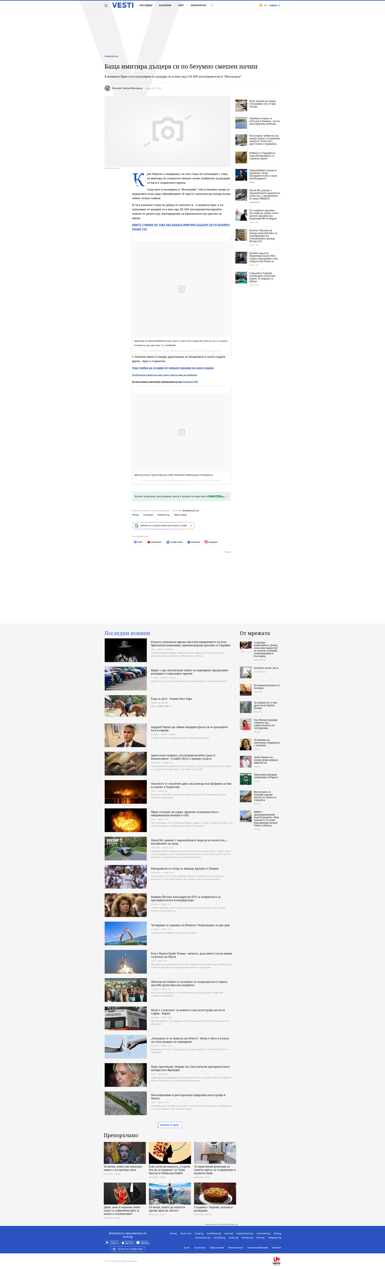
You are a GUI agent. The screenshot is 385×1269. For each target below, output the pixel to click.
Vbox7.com (185, 1233)
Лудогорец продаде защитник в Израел (266, 776)
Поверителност (235, 1247)
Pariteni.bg (247, 1237)
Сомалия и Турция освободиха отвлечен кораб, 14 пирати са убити (262, 277)
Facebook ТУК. (190, 381)
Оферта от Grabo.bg (159, 703)
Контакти (276, 1247)
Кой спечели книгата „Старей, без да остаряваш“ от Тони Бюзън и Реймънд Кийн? (169, 1170)
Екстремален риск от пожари (267, 687)
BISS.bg (277, 1233)
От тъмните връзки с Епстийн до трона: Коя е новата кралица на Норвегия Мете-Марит (264, 214)
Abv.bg (173, 1233)
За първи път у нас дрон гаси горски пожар (265, 705)
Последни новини (127, 633)
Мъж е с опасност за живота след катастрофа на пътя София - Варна (188, 1011)
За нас (187, 1247)
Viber (140, 542)
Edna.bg (260, 1237)
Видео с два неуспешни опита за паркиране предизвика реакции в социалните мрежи (189, 671)
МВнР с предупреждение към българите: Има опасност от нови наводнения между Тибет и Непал (266, 818)
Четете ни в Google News (130, 1249)
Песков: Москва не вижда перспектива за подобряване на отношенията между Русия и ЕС (263, 236)
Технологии (155, 847)
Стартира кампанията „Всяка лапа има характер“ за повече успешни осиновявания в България (266, 649)
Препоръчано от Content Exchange (219, 1224)
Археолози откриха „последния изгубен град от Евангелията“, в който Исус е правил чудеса (183, 756)
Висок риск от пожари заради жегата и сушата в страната (265, 796)
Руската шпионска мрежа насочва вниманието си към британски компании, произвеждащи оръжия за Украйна (191, 643)
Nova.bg (229, 1233)
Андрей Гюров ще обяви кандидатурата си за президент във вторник (189, 728)
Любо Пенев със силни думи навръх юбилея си (266, 760)
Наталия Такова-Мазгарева (127, 88)
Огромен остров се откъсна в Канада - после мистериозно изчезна (264, 121)
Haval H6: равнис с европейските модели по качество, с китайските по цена (189, 841)
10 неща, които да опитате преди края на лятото (167, 1208)
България (165, 5)
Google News (176, 542)
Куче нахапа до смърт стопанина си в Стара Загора (262, 103)
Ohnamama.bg (202, 1237)
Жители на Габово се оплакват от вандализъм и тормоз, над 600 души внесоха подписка (189, 983)
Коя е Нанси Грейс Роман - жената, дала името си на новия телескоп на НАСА (191, 955)
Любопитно (198, 5)
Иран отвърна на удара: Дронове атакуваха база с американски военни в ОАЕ (185, 813)
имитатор (164, 514)
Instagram (213, 542)
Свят (181, 5)
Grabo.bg (233, 1237)
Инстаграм (181, 514)
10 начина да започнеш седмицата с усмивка (267, 742)
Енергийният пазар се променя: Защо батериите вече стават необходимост (263, 174)
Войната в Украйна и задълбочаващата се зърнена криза (262, 155)
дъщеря (149, 514)
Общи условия (217, 1247)
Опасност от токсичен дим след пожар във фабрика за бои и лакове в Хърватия (191, 785)
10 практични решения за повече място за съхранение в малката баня (215, 1170)
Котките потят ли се (266, 668)
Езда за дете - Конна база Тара (171, 698)
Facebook (195, 542)
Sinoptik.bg (219, 1237)
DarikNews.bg (214, 1233)
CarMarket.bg (263, 1233)
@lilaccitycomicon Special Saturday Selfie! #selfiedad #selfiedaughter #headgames (173, 475)
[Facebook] (281, 1251)
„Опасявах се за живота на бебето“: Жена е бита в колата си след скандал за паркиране (190, 1040)
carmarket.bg (254, 202)
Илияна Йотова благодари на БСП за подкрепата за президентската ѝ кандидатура (186, 898)
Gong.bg (199, 1233)
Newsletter (156, 542)
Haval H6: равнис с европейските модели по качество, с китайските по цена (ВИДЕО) (264, 194)
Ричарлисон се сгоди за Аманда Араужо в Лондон (185, 868)
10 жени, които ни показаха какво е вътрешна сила (123, 1168)
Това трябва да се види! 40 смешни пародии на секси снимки (173, 368)
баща (136, 514)
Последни (145, 5)
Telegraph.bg (274, 1237)
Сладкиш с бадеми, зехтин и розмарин (213, 1208)
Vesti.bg (122, 5)
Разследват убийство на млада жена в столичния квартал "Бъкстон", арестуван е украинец (264, 139)
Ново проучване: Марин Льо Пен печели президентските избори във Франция (190, 1068)
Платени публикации (257, 1247)
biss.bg (251, 182)
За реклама (199, 1247)
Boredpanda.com (191, 510)
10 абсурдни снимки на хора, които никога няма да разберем (164, 375)
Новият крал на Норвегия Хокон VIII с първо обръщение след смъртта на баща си (263, 257)
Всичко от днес (169, 1125)
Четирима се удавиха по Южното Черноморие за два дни (190, 925)
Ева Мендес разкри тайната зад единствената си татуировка (265, 724)
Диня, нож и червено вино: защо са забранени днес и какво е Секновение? (122, 1210)
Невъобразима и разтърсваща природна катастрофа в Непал (188, 1096)
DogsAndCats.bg (244, 1233)
